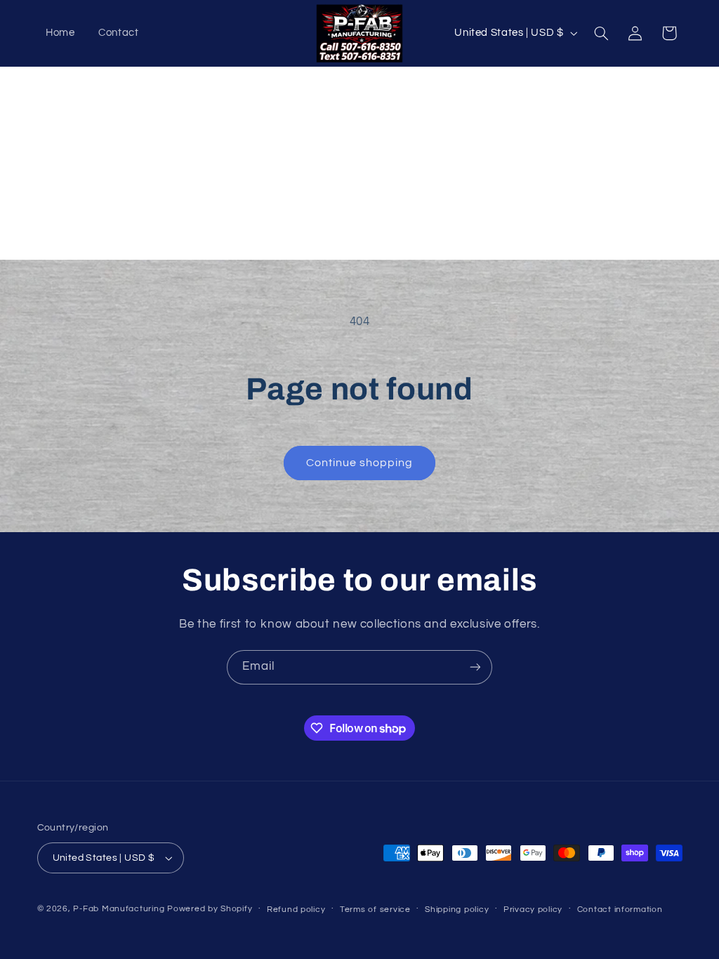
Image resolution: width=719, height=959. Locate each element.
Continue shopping (360, 462)
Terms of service (375, 909)
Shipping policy (457, 909)
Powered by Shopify (209, 909)
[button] (601, 33)
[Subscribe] (475, 667)
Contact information (620, 909)
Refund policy (296, 909)
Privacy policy (532, 909)
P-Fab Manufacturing (118, 909)
